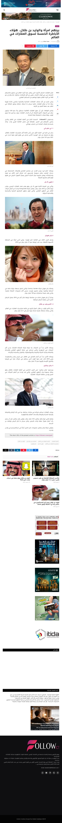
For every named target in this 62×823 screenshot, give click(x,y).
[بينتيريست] (57, 109)
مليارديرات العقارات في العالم (51, 444)
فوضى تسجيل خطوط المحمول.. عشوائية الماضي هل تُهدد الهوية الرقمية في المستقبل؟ (37, 698)
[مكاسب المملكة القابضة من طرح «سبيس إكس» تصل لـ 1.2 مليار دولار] (45, 468)
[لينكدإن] (57, 105)
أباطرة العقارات (55, 441)
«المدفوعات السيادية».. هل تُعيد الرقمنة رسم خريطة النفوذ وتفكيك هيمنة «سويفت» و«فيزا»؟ (35, 701)
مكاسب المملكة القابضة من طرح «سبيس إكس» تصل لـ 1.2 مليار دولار (46, 479)
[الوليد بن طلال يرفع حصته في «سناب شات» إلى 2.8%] (16, 468)
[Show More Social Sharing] (22, 46)
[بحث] (4, 10)
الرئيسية (57, 22)
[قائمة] (57, 10)
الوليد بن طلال (21, 441)
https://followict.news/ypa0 (43, 435)
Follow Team (46, 41)
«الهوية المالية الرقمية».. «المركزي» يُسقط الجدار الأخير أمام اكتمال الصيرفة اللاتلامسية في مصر (34, 695)
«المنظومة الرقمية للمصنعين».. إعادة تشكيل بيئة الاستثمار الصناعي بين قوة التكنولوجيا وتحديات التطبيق (32, 700)
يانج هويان (33, 444)
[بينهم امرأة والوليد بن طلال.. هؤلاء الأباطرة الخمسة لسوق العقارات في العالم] (31, 68)
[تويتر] (57, 101)
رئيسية (57, 26)
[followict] (31, 10)
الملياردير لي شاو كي (31, 441)
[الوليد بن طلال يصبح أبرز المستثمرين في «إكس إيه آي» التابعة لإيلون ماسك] (45, 492)
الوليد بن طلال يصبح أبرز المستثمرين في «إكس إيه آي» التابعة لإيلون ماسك (46, 503)
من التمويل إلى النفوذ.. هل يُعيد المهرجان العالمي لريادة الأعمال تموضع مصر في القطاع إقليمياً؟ (34, 696)
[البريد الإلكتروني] (57, 113)
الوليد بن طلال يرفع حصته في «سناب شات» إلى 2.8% (18, 479)
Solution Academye (37, 819)
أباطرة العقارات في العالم (44, 441)
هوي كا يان (40, 444)
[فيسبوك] (57, 97)
